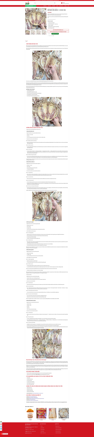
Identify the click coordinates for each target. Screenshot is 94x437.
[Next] (45, 19)
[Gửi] (54, 3)
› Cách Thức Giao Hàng (58, 429)
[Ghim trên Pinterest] (52, 35)
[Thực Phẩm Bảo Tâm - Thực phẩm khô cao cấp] (28, 3)
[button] (68, 6)
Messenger (1, 427)
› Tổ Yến (41, 426)
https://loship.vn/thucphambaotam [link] (33, 400)
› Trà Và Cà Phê (42, 429)
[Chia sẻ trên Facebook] (48, 35)
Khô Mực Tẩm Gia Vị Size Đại (52, 419)
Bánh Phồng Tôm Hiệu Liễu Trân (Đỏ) (41, 419)
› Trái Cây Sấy (42, 431)
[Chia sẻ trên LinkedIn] (53, 35)
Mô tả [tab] (26, 41)
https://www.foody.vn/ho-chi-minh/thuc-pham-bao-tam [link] (37, 398)
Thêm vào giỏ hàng (55, 33)
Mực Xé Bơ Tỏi (30, 419)
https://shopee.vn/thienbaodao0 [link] (33, 397)
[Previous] (26, 19)
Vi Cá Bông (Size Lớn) (63, 419)
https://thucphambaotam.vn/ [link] (33, 396)
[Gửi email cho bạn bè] (50, 35)
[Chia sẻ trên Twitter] (49, 35)
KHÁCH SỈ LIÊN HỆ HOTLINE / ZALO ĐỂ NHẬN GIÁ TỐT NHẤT (58, 31)
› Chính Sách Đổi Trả (58, 431)
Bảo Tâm (42, 369)
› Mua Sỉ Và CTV (57, 426)
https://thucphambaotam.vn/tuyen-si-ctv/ (37, 393)
